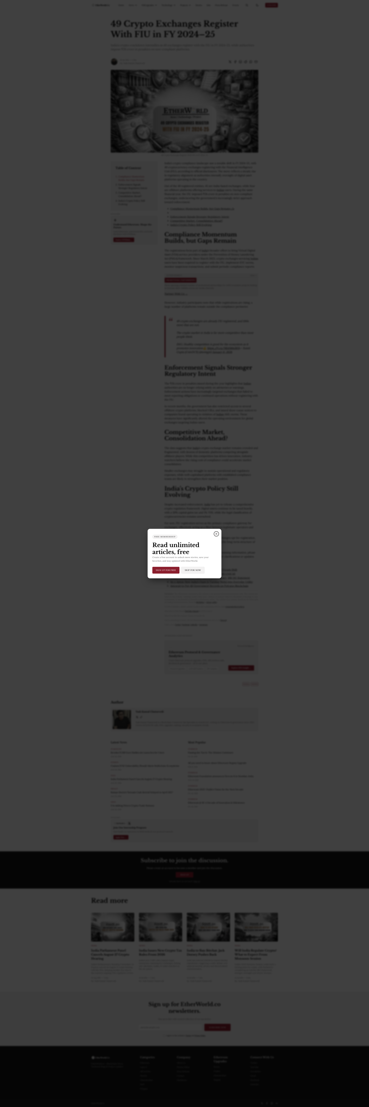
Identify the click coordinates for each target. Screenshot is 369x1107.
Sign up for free (166, 570)
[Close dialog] (216, 533)
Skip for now (193, 570)
